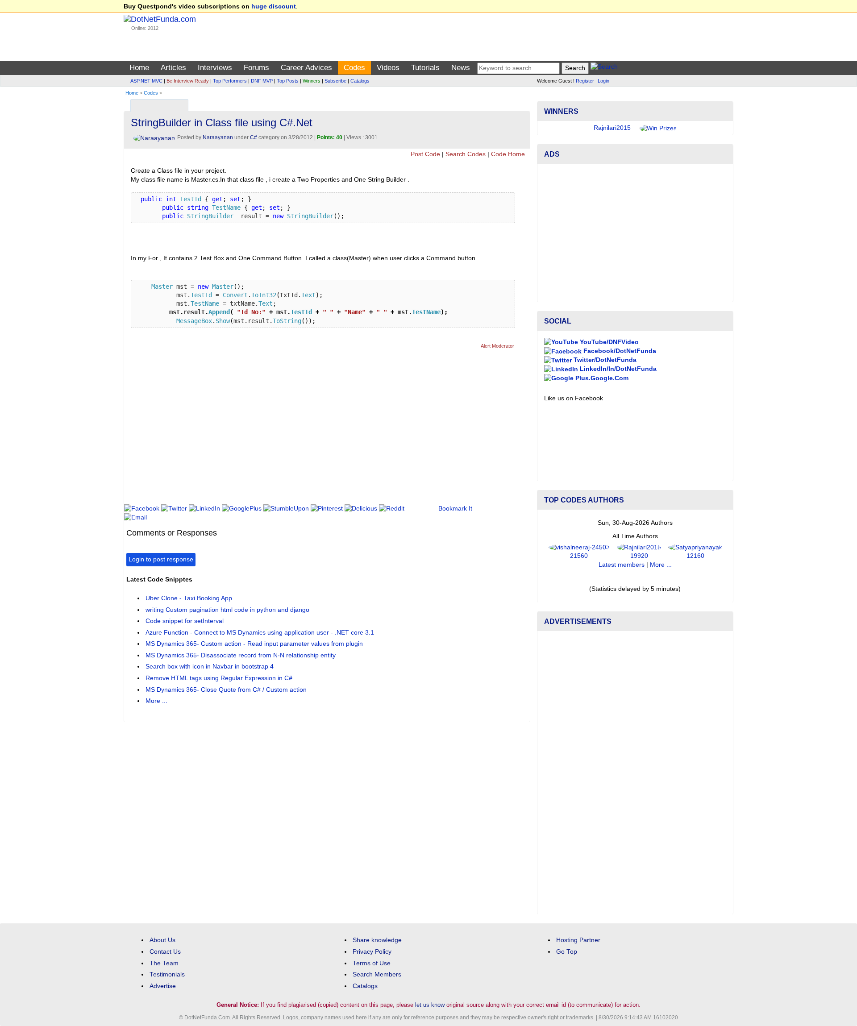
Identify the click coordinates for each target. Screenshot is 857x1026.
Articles (173, 67)
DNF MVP (262, 80)
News (460, 67)
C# (253, 137)
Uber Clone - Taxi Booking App (189, 598)
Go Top (566, 951)
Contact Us (165, 951)
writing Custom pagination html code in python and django (227, 609)
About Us (162, 940)
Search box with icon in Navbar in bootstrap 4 (210, 666)
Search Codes (465, 154)
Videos (388, 67)
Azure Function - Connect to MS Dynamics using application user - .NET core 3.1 (260, 632)
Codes (354, 67)
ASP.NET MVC (146, 80)
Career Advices (306, 67)
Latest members (622, 564)
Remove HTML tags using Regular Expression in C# (219, 678)
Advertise (163, 986)
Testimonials (167, 974)
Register (585, 80)
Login (603, 80)
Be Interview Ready (187, 80)
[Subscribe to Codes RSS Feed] (522, 103)
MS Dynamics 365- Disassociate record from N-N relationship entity (241, 655)
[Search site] (604, 68)
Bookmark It (455, 508)
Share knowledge (377, 940)
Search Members (377, 974)
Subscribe (335, 80)
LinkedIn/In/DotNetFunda (617, 369)
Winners (311, 80)
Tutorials (425, 67)
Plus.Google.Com (601, 378)
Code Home (508, 154)
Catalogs (360, 80)
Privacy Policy (372, 951)
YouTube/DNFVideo (608, 342)
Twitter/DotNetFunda (604, 360)
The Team (164, 963)
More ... (156, 701)
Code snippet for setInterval (185, 621)
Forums (256, 67)
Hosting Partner (578, 940)
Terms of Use (372, 963)
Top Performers (230, 80)
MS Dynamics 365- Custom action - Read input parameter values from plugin (254, 643)
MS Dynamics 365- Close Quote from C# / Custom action (226, 689)
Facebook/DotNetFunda (619, 351)
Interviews (215, 67)
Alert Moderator (497, 346)
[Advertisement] (288, 430)
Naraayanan (218, 137)
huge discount (273, 6)
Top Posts (288, 80)
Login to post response (161, 559)
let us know (430, 1004)
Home (139, 67)
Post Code (425, 154)
